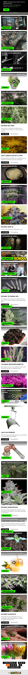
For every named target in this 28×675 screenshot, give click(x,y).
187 (23, 662)
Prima (6, 9)
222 (20, 665)
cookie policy (15, 6)
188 (8, 665)
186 (20, 662)
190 (15, 665)
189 (11, 665)
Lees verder (5, 134)
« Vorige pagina (8, 662)
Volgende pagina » (14, 667)
